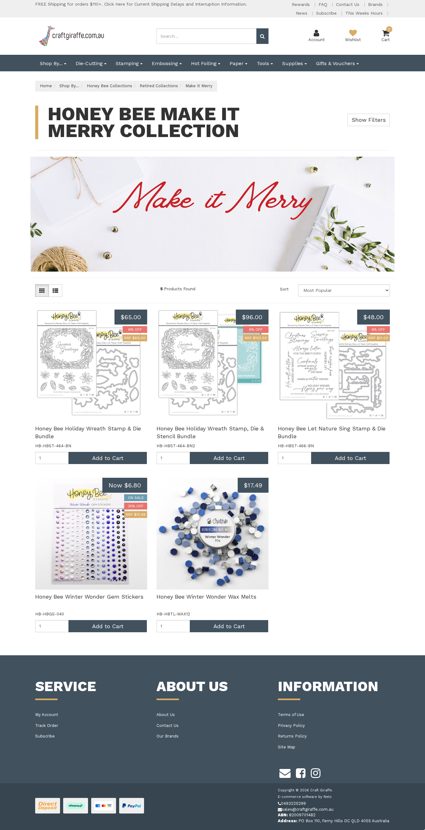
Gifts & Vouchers (336, 63)
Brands (376, 4)
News (302, 13)
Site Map (286, 747)
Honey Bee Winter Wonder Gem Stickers (89, 596)
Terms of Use (291, 714)
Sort (284, 289)
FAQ (324, 4)
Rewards (301, 4)
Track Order (46, 725)
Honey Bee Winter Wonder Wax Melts (206, 596)
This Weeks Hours (364, 13)
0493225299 (293, 803)
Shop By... (52, 63)
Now (125, 485)
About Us (165, 714)
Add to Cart (108, 458)
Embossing (166, 63)
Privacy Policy (291, 725)
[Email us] (285, 772)
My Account (46, 714)
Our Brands (167, 736)
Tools (264, 63)
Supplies (293, 63)
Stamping (128, 63)
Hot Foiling (204, 63)
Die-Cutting (90, 63)
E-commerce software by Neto (305, 797)
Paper (237, 63)
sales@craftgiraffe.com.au (308, 809)
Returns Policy (292, 736)
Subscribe (327, 13)
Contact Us (348, 4)
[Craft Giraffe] (71, 35)
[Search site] (262, 36)
